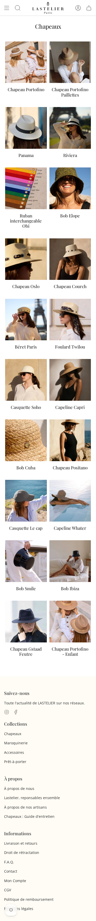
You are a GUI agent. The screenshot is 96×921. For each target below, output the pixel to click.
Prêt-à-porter (15, 761)
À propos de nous (19, 788)
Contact (10, 871)
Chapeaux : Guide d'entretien (29, 816)
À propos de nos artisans (25, 807)
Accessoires (14, 752)
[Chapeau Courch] (70, 267)
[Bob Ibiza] (70, 569)
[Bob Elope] (70, 201)
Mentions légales (18, 908)
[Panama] (26, 136)
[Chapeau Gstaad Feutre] (26, 632)
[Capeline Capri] (70, 388)
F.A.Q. (9, 862)
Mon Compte (15, 880)
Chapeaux (12, 733)
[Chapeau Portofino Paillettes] (70, 72)
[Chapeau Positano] (70, 448)
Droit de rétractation (21, 852)
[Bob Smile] (26, 569)
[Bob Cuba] (26, 448)
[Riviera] (70, 136)
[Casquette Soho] (26, 388)
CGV (7, 889)
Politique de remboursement (29, 899)
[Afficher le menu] (7, 8)
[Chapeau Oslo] (26, 267)
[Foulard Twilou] (70, 328)
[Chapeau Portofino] (26, 72)
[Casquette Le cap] (26, 509)
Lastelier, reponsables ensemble (32, 797)
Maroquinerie (16, 742)
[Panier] (88, 8)
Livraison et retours (20, 843)
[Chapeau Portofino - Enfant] (70, 632)
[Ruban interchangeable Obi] (26, 201)
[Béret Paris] (26, 328)
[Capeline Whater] (70, 509)
